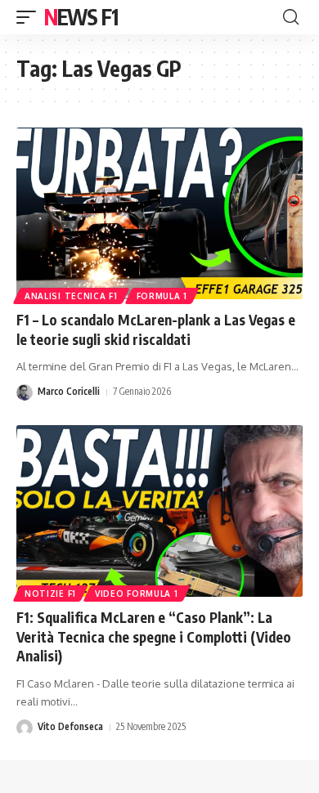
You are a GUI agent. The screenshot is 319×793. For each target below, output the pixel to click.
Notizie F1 (50, 593)
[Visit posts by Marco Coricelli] (24, 392)
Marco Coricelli (69, 391)
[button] (30, 17)
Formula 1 (162, 296)
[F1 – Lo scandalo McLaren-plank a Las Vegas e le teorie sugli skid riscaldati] (159, 213)
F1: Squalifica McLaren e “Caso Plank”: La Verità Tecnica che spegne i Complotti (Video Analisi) (153, 636)
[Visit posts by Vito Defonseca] (24, 727)
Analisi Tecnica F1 (71, 296)
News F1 (81, 16)
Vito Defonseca (70, 726)
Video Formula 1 (136, 593)
